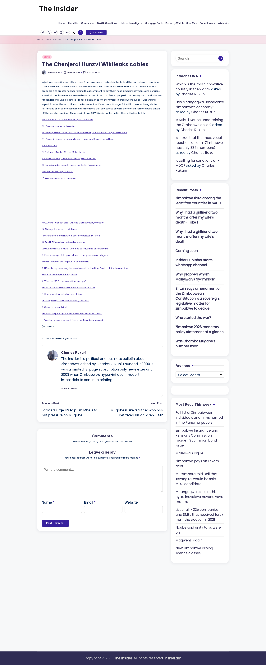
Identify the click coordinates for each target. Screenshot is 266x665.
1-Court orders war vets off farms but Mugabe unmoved (72, 320)
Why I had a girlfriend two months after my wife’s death (197, 236)
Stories (47, 57)
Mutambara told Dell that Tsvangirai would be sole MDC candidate (197, 479)
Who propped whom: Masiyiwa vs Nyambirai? (195, 277)
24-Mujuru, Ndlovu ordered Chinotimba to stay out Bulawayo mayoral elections (84, 132)
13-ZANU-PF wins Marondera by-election (64, 242)
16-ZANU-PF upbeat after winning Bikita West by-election (73, 222)
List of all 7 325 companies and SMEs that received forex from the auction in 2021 (199, 514)
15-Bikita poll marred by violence (59, 229)
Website (131, 502)
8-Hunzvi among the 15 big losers (59, 274)
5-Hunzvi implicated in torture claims (62, 294)
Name (48, 502)
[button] (96, 32)
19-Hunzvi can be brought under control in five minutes (71, 165)
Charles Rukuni (73, 352)
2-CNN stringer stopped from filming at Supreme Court (72, 313)
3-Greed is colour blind (54, 307)
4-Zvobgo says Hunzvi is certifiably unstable (65, 300)
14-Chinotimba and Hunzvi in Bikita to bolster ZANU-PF (71, 235)
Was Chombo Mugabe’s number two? (195, 343)
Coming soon (187, 250)
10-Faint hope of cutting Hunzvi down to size (65, 261)
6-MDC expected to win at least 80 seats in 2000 (68, 287)
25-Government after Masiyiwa (59, 126)
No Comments (93, 72)
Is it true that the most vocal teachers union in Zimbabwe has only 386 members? (199, 142)
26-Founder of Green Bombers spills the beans (67, 119)
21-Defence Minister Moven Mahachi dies (64, 152)
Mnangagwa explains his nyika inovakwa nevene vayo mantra (199, 496)
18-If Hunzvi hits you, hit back (57, 171)
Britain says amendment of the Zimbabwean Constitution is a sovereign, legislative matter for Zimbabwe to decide (198, 298)
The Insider (58, 8)
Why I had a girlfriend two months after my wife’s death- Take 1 (197, 217)
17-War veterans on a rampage (59, 178)
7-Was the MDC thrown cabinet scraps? (64, 281)
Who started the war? (193, 317)
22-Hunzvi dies (49, 145)
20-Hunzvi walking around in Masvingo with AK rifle (69, 158)
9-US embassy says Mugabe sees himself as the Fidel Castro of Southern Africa (85, 268)
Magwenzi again (189, 540)
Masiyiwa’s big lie (189, 453)
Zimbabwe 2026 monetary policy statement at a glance (200, 329)
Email (90, 502)
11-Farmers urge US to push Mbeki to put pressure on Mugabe (75, 255)
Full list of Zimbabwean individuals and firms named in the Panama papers (199, 417)
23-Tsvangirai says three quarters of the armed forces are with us (77, 139)
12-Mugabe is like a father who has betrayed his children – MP (75, 248)
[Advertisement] (62, 199)
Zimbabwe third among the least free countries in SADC (198, 200)
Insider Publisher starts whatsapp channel (194, 262)
